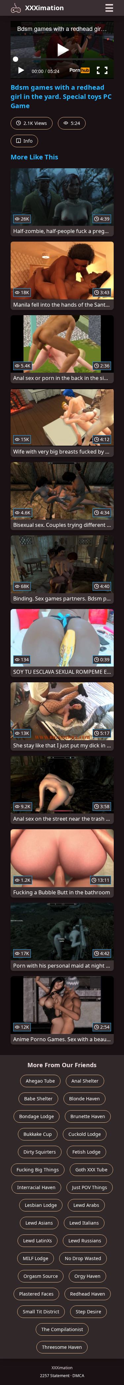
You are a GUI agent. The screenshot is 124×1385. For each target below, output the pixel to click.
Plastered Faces (36, 1294)
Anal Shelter (85, 1081)
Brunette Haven (87, 1116)
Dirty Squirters (39, 1152)
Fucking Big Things (38, 1169)
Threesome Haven (62, 1347)
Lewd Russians (84, 1240)
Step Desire (88, 1311)
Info (27, 141)
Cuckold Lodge (84, 1134)
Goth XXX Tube (91, 1169)
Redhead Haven (87, 1294)
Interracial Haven (36, 1187)
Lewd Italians (84, 1223)
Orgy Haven (87, 1276)
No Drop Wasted (83, 1258)
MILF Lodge (35, 1258)
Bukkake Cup (37, 1134)
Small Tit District (41, 1311)
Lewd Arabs (86, 1205)
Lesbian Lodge (41, 1205)
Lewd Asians (39, 1223)
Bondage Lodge (36, 1116)
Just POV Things (89, 1187)
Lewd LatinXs (37, 1240)
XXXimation (44, 7)
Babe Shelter (38, 1098)
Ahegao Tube (40, 1081)
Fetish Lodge (86, 1152)
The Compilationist (62, 1329)
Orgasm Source (40, 1276)
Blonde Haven (84, 1098)
